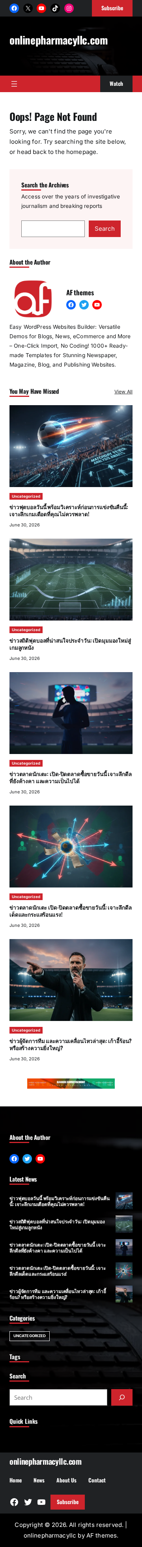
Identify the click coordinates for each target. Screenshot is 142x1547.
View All (123, 392)
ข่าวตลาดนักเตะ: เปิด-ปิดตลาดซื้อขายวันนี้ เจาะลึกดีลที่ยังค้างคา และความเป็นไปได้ (70, 777)
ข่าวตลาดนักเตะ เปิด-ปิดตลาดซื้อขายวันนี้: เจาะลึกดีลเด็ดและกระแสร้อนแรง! (70, 910)
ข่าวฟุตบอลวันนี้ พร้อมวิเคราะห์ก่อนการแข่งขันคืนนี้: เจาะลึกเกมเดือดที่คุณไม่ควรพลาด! (68, 510)
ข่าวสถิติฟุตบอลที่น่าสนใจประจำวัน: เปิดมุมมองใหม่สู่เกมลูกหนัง (70, 643)
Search (105, 228)
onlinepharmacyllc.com (58, 40)
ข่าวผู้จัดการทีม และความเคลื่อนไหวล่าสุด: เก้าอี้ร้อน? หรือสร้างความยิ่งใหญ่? (70, 1044)
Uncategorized (26, 496)
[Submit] (122, 1397)
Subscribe (67, 1502)
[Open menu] (14, 84)
